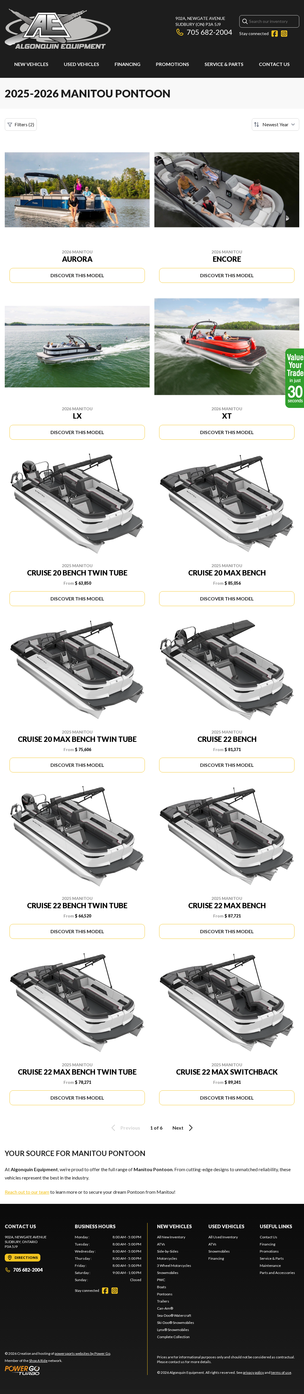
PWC (161, 1280)
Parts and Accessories (277, 1272)
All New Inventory (171, 1237)
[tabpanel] (108, 1258)
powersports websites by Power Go (82, 1353)
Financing (127, 64)
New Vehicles (31, 64)
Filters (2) (24, 124)
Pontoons (164, 1294)
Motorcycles (167, 1258)
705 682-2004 (209, 32)
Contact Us (274, 64)
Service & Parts (224, 64)
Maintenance (270, 1265)
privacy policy (253, 1372)
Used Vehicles (81, 64)
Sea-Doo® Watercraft (174, 1315)
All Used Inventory (223, 1237)
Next (177, 1127)
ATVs (161, 1244)
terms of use (281, 1372)
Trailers (163, 1301)
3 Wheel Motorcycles (174, 1265)
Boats (161, 1287)
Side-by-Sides (167, 1251)
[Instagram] (284, 33)
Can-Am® (165, 1308)
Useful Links (276, 1226)
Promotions (172, 64)
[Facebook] (274, 33)
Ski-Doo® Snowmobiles (175, 1322)
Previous (130, 1127)
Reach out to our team (27, 1192)
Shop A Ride (38, 1360)
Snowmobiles (167, 1272)
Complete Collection (173, 1337)
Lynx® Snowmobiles (173, 1329)
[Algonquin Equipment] (58, 29)
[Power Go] (58, 1370)
